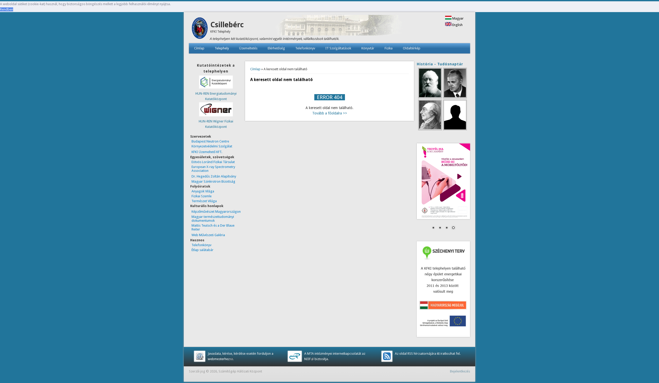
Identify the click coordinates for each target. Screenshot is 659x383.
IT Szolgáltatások (338, 48)
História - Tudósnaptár (440, 64)
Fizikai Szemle (202, 196)
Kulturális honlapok (206, 206)
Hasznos (197, 240)
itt (438, 353)
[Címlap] (200, 38)
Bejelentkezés (460, 371)
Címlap (199, 48)
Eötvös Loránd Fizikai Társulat (213, 162)
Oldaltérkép (411, 48)
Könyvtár (367, 48)
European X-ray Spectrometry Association (213, 169)
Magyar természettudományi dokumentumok (213, 218)
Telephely (222, 48)
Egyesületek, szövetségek (212, 157)
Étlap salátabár (202, 250)
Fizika (389, 48)
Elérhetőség (276, 48)
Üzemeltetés (248, 48)
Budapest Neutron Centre (210, 141)
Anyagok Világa (203, 191)
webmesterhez (220, 359)
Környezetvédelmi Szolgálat (212, 146)
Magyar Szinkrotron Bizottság (213, 181)
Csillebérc (227, 25)
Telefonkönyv (305, 48)
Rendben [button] (6, 9)
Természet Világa (204, 201)
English (457, 25)
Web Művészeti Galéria (208, 235)
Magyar (458, 18)
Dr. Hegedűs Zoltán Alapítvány (214, 176)
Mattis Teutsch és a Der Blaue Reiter (213, 227)
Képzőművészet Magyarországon (216, 211)
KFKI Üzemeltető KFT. (207, 152)
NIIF (309, 359)
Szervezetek (200, 136)
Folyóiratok (200, 186)
